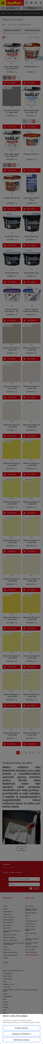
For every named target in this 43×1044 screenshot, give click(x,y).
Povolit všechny (21, 1028)
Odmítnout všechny (21, 1039)
